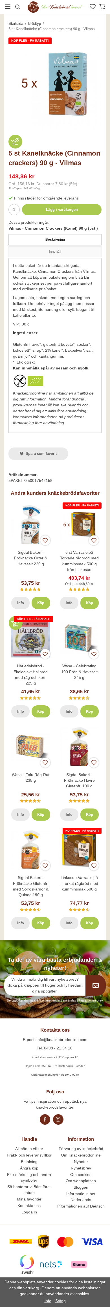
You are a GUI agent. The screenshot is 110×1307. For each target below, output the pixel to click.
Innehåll (55, 252)
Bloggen (81, 1187)
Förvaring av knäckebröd (81, 1148)
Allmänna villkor (29, 1148)
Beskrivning (55, 240)
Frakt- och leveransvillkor (29, 1155)
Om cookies (80, 1174)
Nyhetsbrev (81, 1168)
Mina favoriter (29, 1199)
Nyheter (81, 1161)
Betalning (29, 1161)
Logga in (29, 1212)
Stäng (60, 1301)
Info (20, 603)
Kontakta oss (29, 1205)
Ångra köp (29, 1168)
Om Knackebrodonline (81, 1155)
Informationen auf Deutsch (81, 1206)
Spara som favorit (40, 453)
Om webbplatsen (81, 1180)
